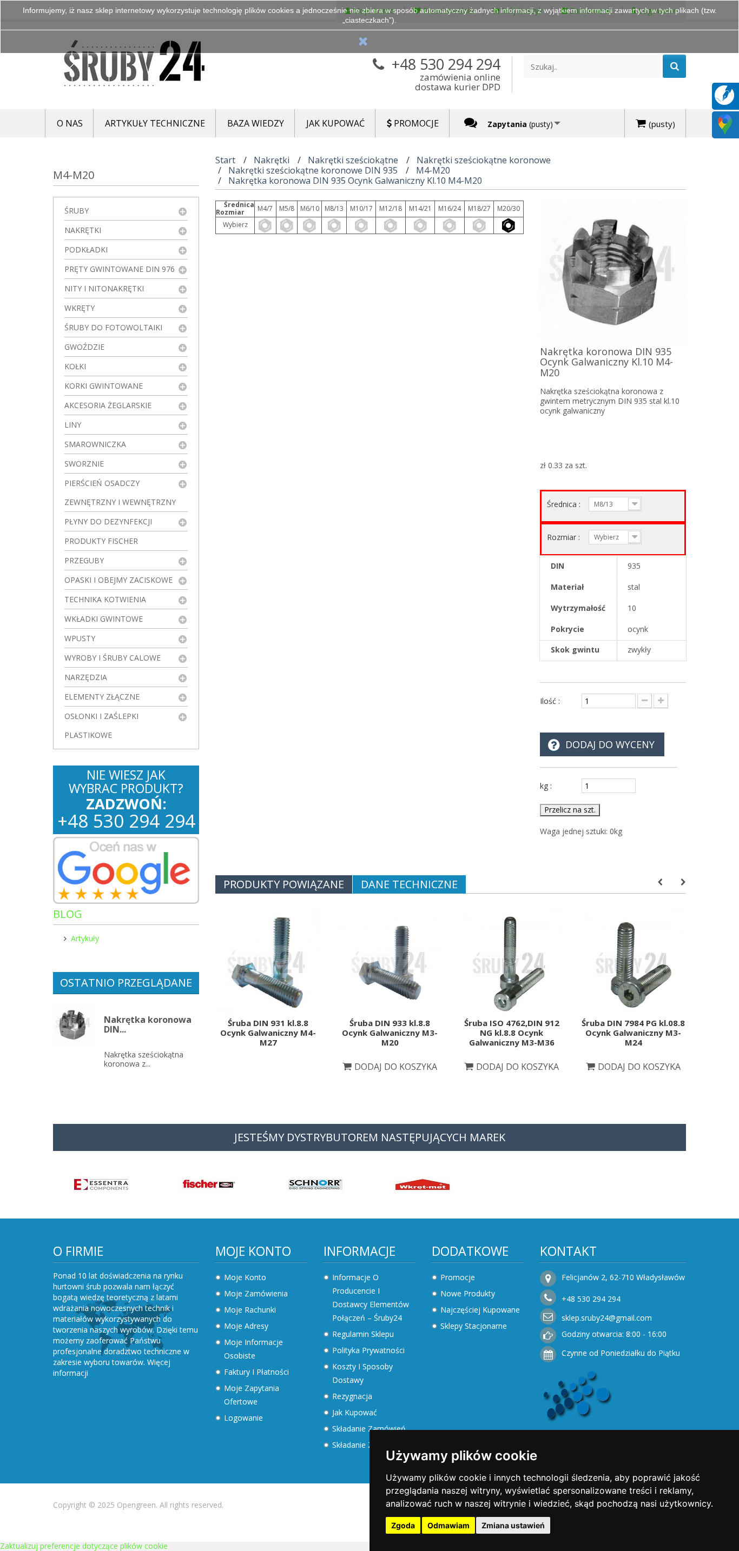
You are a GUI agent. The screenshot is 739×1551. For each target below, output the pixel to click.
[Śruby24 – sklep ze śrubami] (153, 65)
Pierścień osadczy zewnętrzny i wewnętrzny (120, 492)
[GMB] (725, 123)
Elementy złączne (102, 696)
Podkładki (86, 249)
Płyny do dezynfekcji (108, 521)
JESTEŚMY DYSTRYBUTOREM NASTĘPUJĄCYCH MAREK (369, 1137)
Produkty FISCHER (101, 541)
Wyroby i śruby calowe (112, 658)
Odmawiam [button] (448, 1525)
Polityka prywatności (368, 1350)
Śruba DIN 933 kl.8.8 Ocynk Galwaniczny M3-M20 (390, 1032)
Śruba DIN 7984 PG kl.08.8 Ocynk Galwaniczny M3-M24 (633, 1032)
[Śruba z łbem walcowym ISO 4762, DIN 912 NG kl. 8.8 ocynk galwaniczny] (511, 961)
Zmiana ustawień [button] (513, 1525)
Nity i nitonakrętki (104, 288)
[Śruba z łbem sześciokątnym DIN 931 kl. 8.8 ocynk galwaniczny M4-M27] (268, 961)
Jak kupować (354, 1412)
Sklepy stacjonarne (473, 1326)
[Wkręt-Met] (422, 1184)
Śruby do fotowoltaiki (113, 327)
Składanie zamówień (369, 1428)
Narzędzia (85, 677)
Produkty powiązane (283, 884)
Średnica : (565, 504)
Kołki (75, 366)
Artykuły (85, 938)
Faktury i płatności (256, 1372)
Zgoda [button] (403, 1525)
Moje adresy (246, 1326)
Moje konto (253, 1251)
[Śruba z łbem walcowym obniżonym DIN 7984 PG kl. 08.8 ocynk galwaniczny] (633, 961)
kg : (546, 786)
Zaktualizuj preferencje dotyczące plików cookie (84, 1546)
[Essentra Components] (101, 1184)
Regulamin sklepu (363, 1334)
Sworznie (84, 463)
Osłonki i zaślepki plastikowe (101, 725)
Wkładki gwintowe (103, 619)
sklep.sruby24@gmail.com (607, 1318)
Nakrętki (82, 230)
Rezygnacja (352, 1396)
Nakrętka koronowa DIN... (148, 1024)
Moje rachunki (250, 1309)
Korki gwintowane (103, 386)
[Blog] (724, 94)
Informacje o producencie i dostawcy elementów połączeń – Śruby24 (370, 1297)
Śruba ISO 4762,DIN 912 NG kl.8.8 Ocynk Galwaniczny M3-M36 (511, 1032)
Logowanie (243, 1418)
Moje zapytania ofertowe (251, 1395)
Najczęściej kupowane (480, 1309)
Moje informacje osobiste (253, 1349)
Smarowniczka (95, 444)
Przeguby (84, 560)
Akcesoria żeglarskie (107, 405)
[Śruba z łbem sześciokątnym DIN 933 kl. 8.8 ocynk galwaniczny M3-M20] (390, 961)
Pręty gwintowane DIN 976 (119, 269)
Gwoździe (84, 347)
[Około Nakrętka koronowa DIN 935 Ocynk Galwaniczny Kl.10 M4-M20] (73, 1025)
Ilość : (550, 701)
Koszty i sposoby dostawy (362, 1373)
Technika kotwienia (105, 599)
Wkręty (79, 308)
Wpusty (79, 638)
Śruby (76, 210)
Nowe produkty (467, 1293)
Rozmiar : (564, 537)
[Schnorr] (315, 1184)
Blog (67, 914)
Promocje (457, 1277)
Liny (72, 425)
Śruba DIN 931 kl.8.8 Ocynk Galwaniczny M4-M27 (268, 1032)
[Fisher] (208, 1184)
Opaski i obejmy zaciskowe (118, 580)
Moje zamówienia (256, 1293)
